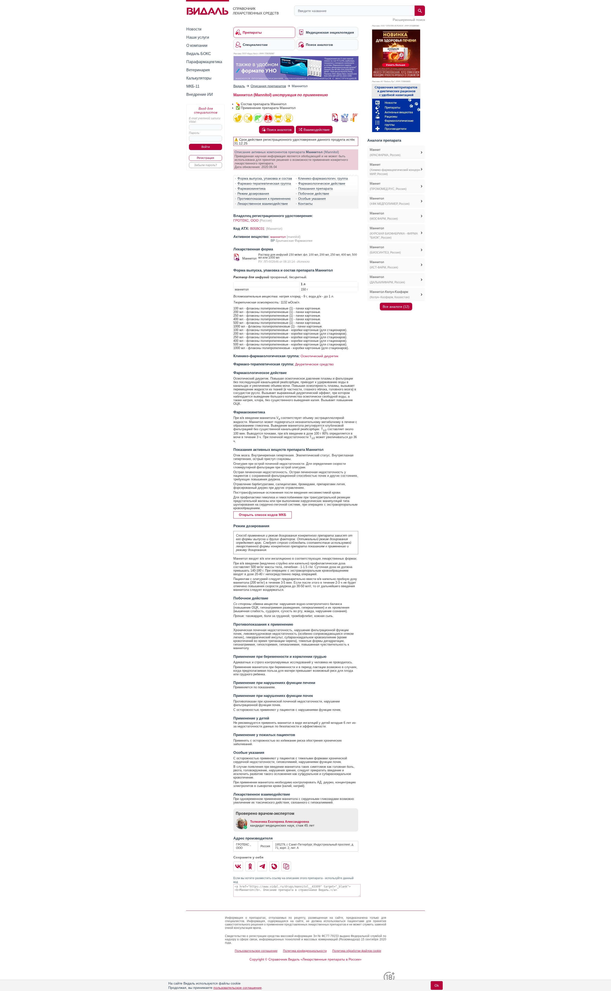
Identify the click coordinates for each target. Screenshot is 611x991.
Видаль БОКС (198, 54)
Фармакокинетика (251, 188)
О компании (196, 45)
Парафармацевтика (204, 62)
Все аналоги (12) (396, 306)
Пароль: (194, 133)
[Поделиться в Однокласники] (250, 866)
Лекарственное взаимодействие (262, 203)
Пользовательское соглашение (256, 951)
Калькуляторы (199, 78)
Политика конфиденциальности (305, 951)
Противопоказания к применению (264, 198)
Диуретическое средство (314, 364)
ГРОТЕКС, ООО (246, 220)
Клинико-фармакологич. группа (323, 178)
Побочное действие (313, 193)
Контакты (305, 203)
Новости (193, 29)
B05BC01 (258, 228)
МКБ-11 (193, 86)
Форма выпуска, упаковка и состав (264, 178)
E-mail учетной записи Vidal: (204, 120)
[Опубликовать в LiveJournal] (274, 866)
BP (273, 240)
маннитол (278, 237)
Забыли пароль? (205, 165)
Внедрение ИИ (199, 94)
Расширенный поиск (409, 20)
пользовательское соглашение (237, 988)
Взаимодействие (316, 130)
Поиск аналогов (279, 130)
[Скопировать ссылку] (286, 866)
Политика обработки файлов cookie (356, 951)
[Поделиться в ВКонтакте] (238, 866)
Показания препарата (315, 188)
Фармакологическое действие (321, 183)
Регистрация (205, 158)
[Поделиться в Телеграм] (262, 866)
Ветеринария (198, 70)
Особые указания (312, 198)
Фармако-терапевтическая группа (264, 183)
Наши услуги (197, 37)
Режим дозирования (253, 193)
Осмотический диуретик (319, 356)
